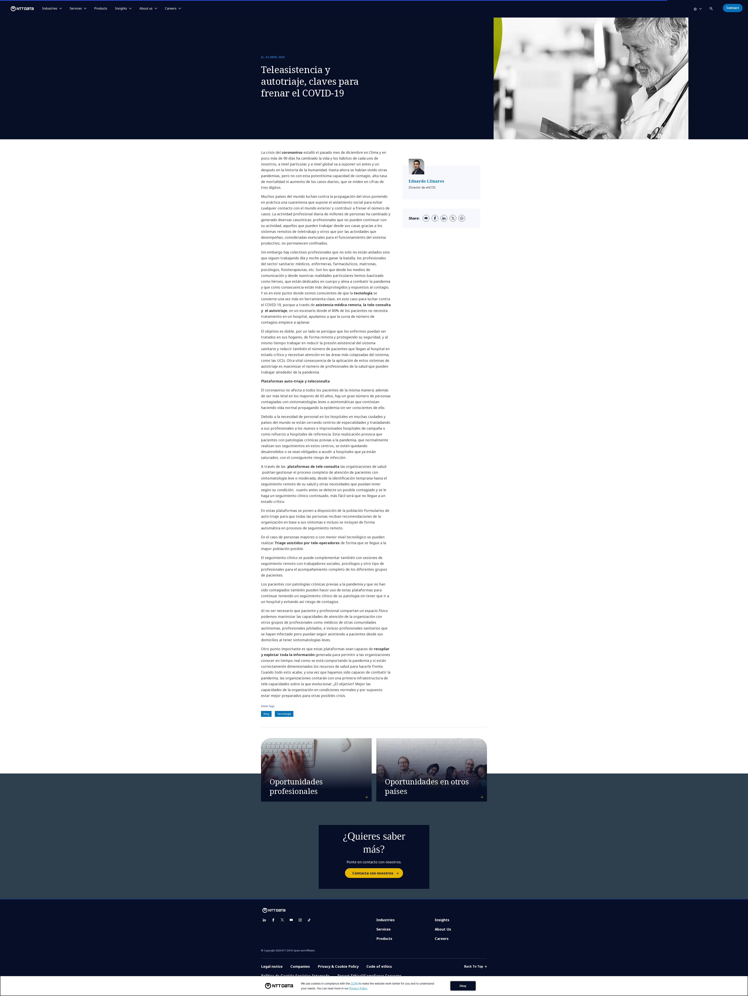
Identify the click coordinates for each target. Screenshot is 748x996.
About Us (443, 929)
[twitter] (453, 218)
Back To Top (474, 966)
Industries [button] (49, 9)
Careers (442, 938)
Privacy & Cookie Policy (338, 966)
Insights (442, 919)
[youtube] (291, 920)
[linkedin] (444, 218)
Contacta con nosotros (372, 873)
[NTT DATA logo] (17, 9)
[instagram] (300, 920)
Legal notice (272, 966)
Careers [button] (170, 9)
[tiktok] (309, 920)
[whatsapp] (462, 218)
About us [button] (146, 9)
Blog (266, 714)
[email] (426, 218)
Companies (300, 966)
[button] (712, 8)
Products (100, 9)
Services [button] (76, 9)
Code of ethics (379, 966)
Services (383, 929)
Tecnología (284, 714)
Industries (385, 919)
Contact (732, 8)
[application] (374, 986)
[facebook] (435, 218)
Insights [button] (121, 9)
